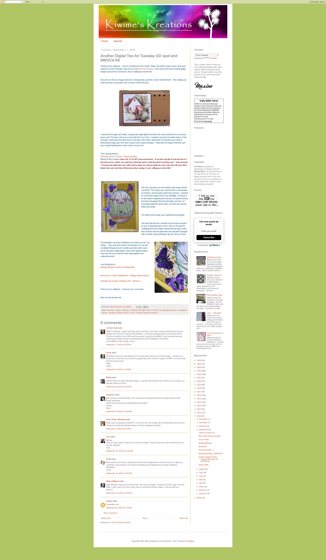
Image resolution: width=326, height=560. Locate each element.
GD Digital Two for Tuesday (148, 310)
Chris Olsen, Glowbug (115, 419)
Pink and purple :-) (206, 450)
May (201, 479)
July (201, 472)
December (203, 419)
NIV (211, 119)
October (202, 426)
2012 (199, 409)
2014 (199, 402)
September (204, 429)
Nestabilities (182, 310)
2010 (199, 416)
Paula (108, 459)
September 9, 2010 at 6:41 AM (118, 429)
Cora (108, 437)
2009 (199, 498)
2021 (199, 378)
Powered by (203, 245)
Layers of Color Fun (207, 433)
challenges (125, 310)
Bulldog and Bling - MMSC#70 (211, 453)
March (202, 487)
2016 (199, 395)
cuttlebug (133, 310)
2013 (199, 406)
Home (104, 41)
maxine (109, 501)
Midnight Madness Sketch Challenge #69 (117, 267)
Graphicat (110, 395)
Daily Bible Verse (209, 100)
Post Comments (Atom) (121, 522)
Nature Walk (203, 465)
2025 (199, 364)
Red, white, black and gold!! (210, 436)
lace (160, 310)
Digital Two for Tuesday (143, 69)
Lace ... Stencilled (214, 313)
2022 (199, 374)
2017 (199, 392)
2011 (199, 413)
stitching (139, 313)
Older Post (183, 518)
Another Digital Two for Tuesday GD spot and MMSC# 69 (208, 459)
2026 (199, 360)
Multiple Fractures (214, 275)
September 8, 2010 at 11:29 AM (119, 411)
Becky (109, 377)
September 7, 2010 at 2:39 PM (118, 345)
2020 (199, 381)
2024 (199, 367)
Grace (108, 353)
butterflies (111, 310)
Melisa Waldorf (112, 481)
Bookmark (203, 446)
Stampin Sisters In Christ (125, 313)
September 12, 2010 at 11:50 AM (119, 451)
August (202, 469)
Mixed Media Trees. (215, 295)
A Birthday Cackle (214, 257)
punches (104, 313)
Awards (117, 41)
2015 (199, 399)
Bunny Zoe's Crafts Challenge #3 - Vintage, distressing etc (124, 275)
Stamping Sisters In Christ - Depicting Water (118, 156)
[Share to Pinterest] (147, 307)
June (201, 476)
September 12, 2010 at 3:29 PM (119, 473)
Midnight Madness (170, 310)
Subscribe (208, 237)
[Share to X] (142, 307)
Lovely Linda (112, 328)
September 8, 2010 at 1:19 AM (118, 369)
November (203, 422)
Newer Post (105, 518)
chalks (118, 310)
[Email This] (137, 307)
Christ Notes (207, 121)
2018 (199, 388)
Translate (213, 58)
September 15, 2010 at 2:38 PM (119, 493)
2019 (199, 385)
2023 (199, 371)
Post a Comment (110, 513)
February (203, 490)
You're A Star (204, 439)
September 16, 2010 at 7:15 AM (119, 508)
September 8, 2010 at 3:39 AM (118, 387)
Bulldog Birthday (205, 443)
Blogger (191, 541)
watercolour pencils (150, 313)
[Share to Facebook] (144, 307)
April (201, 483)
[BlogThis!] (139, 307)
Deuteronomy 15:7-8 (202, 119)
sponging (112, 313)
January (202, 493)
